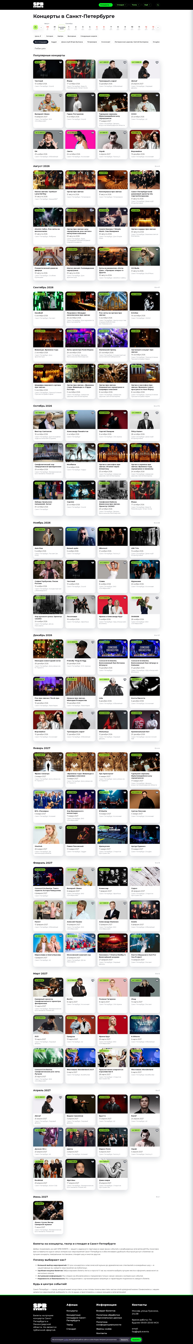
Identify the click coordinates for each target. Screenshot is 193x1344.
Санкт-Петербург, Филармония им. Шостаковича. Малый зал (48, 473)
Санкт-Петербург (73, 437)
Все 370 (157, 406)
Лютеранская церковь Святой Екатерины (131, 42)
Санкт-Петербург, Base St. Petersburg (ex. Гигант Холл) (77, 87)
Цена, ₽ (38, 36)
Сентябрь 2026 (43, 287)
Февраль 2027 (42, 862)
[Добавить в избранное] (60, 62)
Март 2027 (40, 973)
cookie (66, 1339)
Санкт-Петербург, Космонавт (78, 156)
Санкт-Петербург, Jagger (76, 851)
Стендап (120, 5)
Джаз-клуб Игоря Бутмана (72, 42)
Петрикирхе (92, 42)
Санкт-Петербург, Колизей (45, 816)
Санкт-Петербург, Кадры (76, 470)
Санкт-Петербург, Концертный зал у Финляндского (48, 589)
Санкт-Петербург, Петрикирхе (78, 197)
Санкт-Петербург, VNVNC (141, 318)
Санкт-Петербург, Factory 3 (109, 156)
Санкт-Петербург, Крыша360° (46, 199)
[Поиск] (158, 5)
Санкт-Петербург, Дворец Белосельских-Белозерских (77, 356)
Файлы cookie (104, 1329)
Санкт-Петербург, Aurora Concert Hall (144, 737)
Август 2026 (41, 166)
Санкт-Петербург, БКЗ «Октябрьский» (43, 120)
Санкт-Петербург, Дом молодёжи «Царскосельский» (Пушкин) (48, 437)
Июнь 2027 (40, 1196)
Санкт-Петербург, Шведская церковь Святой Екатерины (78, 395)
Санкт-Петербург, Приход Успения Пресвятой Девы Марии (144, 358)
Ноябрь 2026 (41, 522)
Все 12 (157, 973)
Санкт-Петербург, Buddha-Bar (78, 1075)
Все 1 (158, 1197)
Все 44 (157, 748)
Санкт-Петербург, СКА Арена (110, 437)
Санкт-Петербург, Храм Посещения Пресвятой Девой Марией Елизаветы (78, 240)
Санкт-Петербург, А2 (139, 119)
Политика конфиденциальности (108, 1323)
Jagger (54, 42)
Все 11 (158, 1090)
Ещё (146, 5)
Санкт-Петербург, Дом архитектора (75, 276)
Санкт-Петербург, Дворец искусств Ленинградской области (112, 124)
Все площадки (41, 42)
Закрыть (124, 1340)
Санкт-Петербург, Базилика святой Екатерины (144, 235)
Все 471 (157, 287)
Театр (134, 5)
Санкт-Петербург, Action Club (46, 1185)
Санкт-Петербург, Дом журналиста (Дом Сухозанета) (80, 321)
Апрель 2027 (42, 1090)
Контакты (101, 1333)
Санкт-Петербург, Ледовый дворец (141, 87)
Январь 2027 (41, 748)
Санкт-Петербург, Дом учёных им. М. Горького (48, 667)
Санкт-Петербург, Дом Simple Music (110, 237)
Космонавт (105, 42)
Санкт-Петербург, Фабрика (45, 236)
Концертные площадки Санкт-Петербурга (76, 1318)
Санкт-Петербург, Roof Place (142, 273)
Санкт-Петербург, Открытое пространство (110, 852)
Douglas (156, 42)
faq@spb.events (140, 1331)
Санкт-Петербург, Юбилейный (110, 86)
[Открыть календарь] (35, 27)
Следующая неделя (89, 36)
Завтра (60, 36)
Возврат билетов (105, 1311)
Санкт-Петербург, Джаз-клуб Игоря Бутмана (142, 202)
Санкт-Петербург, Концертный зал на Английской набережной (112, 356)
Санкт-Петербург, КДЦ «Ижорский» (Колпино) (112, 622)
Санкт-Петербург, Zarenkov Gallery (112, 278)
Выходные (72, 36)
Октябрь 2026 (42, 405)
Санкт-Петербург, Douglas (141, 851)
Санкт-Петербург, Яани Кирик (46, 705)
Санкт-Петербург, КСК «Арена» (79, 666)
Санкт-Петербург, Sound (44, 86)
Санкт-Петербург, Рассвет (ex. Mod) (46, 554)
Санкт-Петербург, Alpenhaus (78, 622)
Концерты (104, 5)
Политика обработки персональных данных (109, 1316)
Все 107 (157, 635)
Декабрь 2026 (42, 635)
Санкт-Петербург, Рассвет (45, 318)
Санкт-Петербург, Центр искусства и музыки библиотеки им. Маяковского (112, 322)
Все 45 (157, 166)
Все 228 (157, 523)
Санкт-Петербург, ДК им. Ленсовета (44, 625)
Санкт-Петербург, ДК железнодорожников (43, 852)
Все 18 (157, 863)
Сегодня (49, 36)
